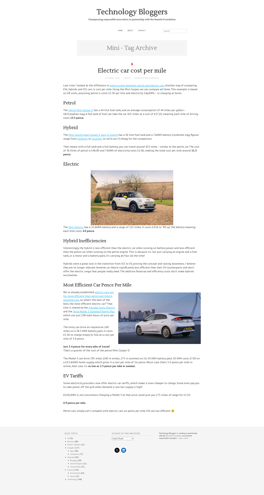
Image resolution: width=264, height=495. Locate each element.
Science (70, 470)
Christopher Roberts (146, 78)
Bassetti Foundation (174, 435)
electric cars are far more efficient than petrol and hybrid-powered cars (88, 296)
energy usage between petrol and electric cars (137, 85)
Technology (72, 479)
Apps (72, 451)
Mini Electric (76, 227)
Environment (75, 473)
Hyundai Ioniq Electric (102, 307)
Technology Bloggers (132, 12)
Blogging (74, 460)
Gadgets (70, 448)
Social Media (75, 466)
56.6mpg (97, 138)
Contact (142, 30)
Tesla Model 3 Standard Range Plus (94, 311)
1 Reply (127, 78)
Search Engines (76, 463)
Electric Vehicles (74, 444)
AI (68, 438)
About (130, 30)
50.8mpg (82, 138)
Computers (74, 454)
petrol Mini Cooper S (80, 110)
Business (70, 441)
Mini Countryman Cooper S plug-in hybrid (93, 135)
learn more (183, 438)
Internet (70, 457)
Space (72, 476)
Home (120, 30)
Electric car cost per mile (132, 70)
